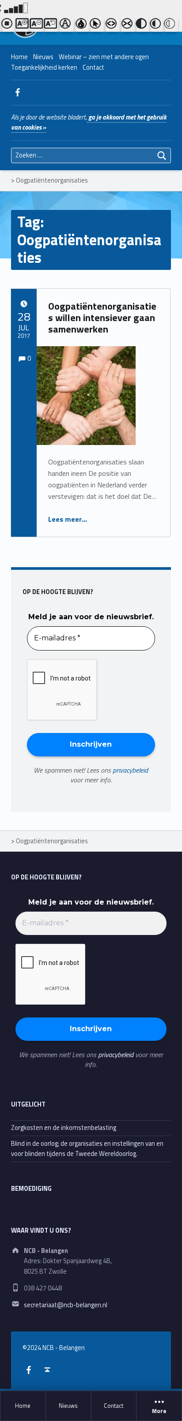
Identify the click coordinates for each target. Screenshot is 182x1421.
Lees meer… (67, 519)
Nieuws (68, 1405)
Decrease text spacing (128, 25)
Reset (51, 25)
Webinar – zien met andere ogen (104, 57)
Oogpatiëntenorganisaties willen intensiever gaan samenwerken (102, 318)
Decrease (37, 25)
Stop (8, 25)
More (159, 1411)
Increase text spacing (113, 25)
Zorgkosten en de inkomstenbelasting (63, 1128)
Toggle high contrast (143, 25)
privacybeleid (130, 770)
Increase (22, 25)
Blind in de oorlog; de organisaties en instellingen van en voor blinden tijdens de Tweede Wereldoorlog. (87, 1149)
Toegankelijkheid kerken (44, 67)
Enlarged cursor (97, 25)
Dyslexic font (67, 25)
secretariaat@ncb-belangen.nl (65, 1305)
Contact (113, 1405)
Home (22, 1405)
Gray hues (83, 25)
